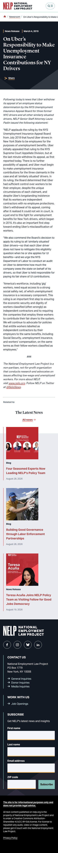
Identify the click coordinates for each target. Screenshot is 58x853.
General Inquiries (21, 678)
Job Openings (19, 704)
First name (13, 728)
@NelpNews (13, 387)
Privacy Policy (10, 837)
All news (27, 419)
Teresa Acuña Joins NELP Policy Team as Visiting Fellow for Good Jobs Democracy (28, 599)
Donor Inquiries (20, 682)
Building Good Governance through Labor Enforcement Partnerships (25, 534)
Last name (13, 744)
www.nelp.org (17, 383)
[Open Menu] (50, 6)
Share (11, 78)
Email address (16, 761)
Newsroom (14, 16)
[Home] (4, 17)
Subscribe (46, 784)
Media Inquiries (20, 686)
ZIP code (12, 777)
